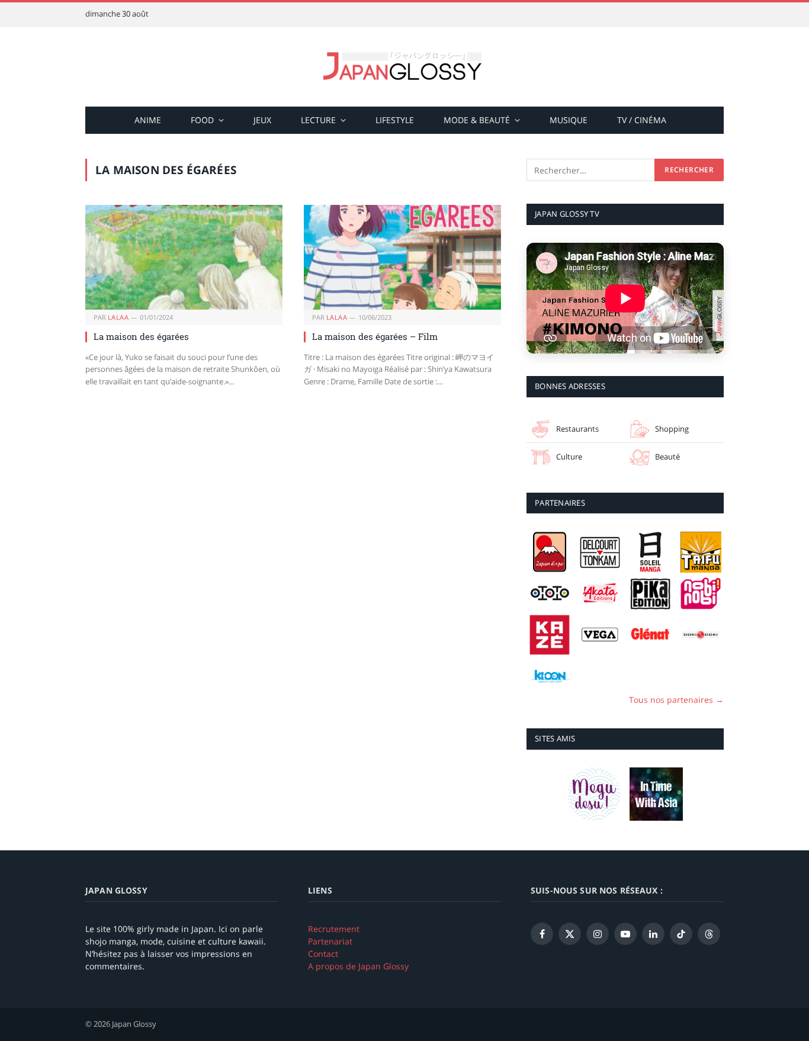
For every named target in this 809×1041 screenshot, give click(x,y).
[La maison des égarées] (183, 257)
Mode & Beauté (477, 120)
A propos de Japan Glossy (358, 966)
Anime (147, 120)
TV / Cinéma (641, 120)
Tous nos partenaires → (676, 699)
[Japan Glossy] (404, 66)
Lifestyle (394, 120)
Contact (323, 953)
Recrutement (333, 928)
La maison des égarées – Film (375, 336)
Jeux (262, 120)
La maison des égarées (141, 336)
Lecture (318, 120)
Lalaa (118, 317)
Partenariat (330, 941)
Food (202, 120)
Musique (569, 120)
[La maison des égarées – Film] (402, 257)
